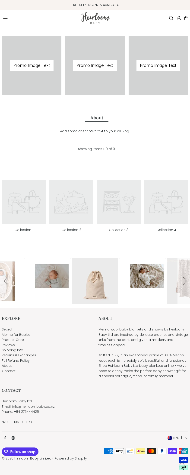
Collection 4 (166, 230)
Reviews (8, 345)
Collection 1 (24, 230)
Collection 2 (71, 230)
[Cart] (186, 18)
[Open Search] (171, 18)
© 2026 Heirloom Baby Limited (26, 458)
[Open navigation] (39, 17)
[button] (6, 281)
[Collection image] (24, 202)
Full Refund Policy (16, 360)
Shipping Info (12, 350)
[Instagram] (13, 438)
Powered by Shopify (70, 458)
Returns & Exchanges (19, 355)
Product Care (13, 339)
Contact (9, 371)
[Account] (179, 18)
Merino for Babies (16, 334)
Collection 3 (118, 230)
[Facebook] (5, 438)
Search (7, 329)
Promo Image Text (31, 65)
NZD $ (177, 437)
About (7, 365)
